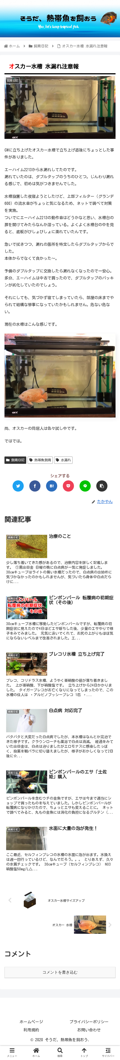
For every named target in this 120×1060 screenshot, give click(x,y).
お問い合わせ (89, 1030)
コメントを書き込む (60, 972)
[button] (108, 679)
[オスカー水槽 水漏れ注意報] (51, 486)
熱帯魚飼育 (42, 460)
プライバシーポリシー (89, 1022)
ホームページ (31, 1022)
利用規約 (31, 1030)
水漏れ (65, 460)
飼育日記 (17, 460)
